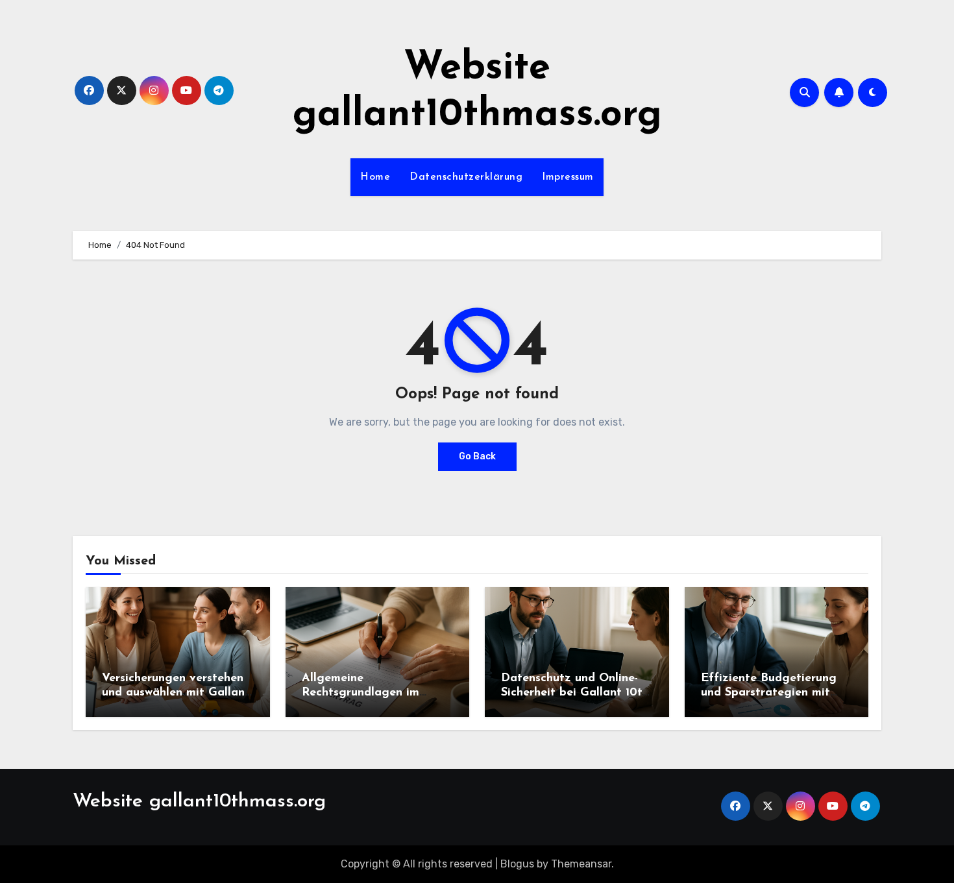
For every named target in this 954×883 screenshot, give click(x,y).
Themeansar (581, 864)
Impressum (568, 177)
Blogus (517, 864)
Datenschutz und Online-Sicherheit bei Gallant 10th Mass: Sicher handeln (575, 692)
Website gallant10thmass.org (199, 802)
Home (375, 177)
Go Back (477, 456)
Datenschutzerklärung (466, 177)
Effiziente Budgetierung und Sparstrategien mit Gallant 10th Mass (769, 692)
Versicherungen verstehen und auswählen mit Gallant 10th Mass (176, 692)
